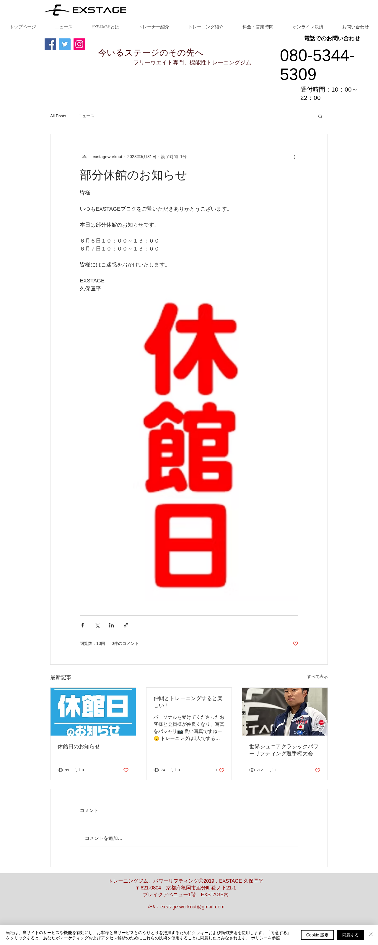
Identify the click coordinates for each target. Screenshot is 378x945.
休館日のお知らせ (79, 746)
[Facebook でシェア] (82, 625)
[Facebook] (50, 44)
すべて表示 (317, 676)
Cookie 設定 (317, 935)
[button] (320, 116)
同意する (350, 935)
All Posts (58, 115)
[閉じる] (370, 935)
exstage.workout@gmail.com (192, 907)
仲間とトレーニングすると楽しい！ (188, 701)
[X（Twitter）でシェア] (97, 625)
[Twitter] (65, 44)
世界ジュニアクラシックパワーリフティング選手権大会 (283, 750)
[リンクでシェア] (126, 625)
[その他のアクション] (294, 156)
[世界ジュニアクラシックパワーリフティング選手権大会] (285, 712)
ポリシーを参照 (265, 938)
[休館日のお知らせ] (93, 712)
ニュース (86, 115)
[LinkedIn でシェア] (111, 625)
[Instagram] (79, 44)
